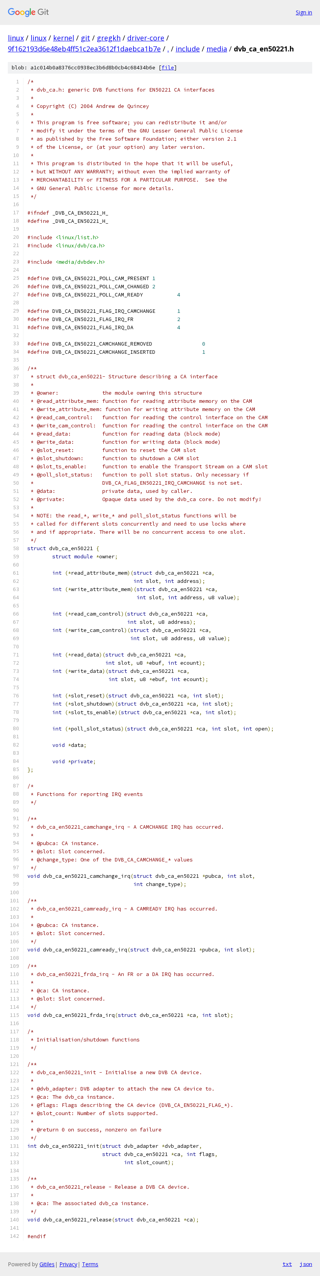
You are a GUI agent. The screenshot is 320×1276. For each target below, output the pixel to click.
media (216, 48)
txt (287, 1263)
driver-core (145, 37)
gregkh (109, 37)
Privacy (68, 1264)
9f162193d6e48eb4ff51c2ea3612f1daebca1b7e (84, 48)
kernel (63, 37)
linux (16, 37)
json (306, 1263)
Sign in (304, 12)
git (85, 37)
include (188, 48)
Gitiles (47, 1264)
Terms (90, 1264)
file (168, 67)
